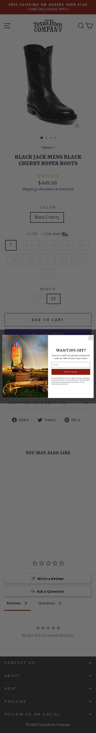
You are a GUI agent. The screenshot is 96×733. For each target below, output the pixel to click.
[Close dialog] (91, 338)
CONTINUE (71, 371)
